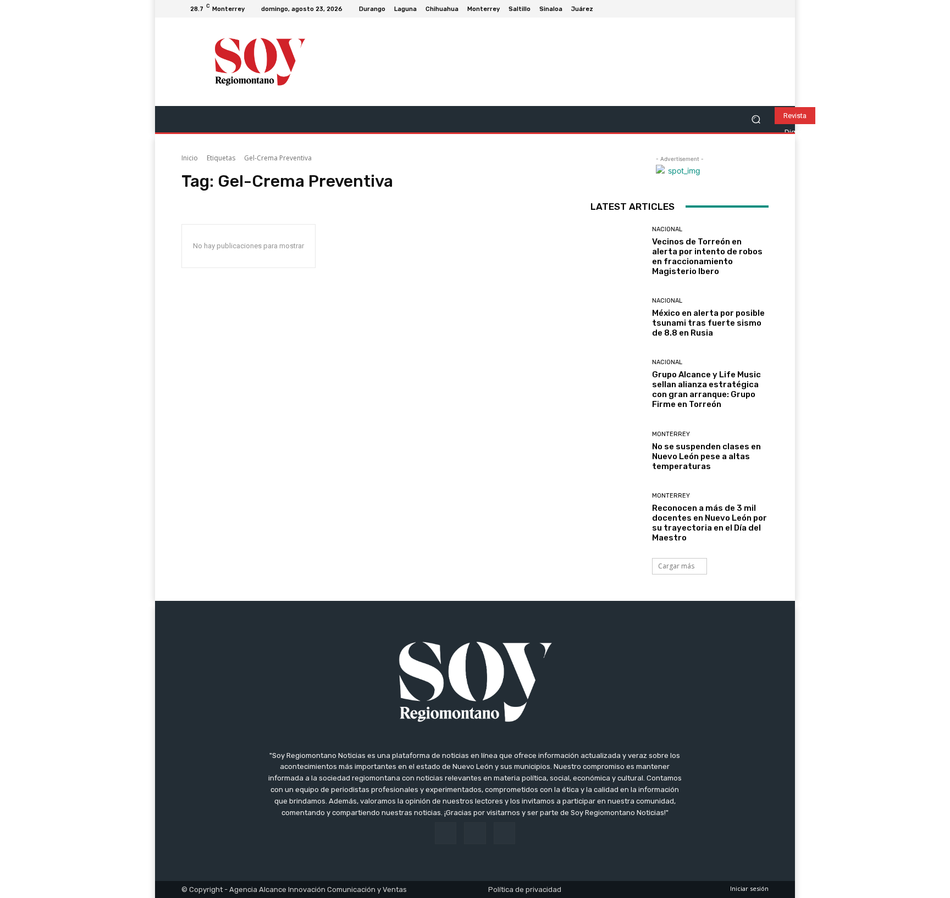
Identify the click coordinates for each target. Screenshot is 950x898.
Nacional (667, 229)
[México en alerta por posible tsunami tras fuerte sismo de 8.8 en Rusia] (617, 317)
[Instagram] (748, 8)
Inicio (189, 158)
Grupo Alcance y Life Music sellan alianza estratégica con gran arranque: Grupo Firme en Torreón (706, 389)
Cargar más (676, 566)
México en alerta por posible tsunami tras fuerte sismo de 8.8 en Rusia (708, 323)
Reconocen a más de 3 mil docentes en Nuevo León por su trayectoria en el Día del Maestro (709, 523)
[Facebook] (735, 8)
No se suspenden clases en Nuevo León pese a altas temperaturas (706, 456)
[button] (756, 119)
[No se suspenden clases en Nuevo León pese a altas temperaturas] (617, 451)
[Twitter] (762, 8)
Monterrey (671, 434)
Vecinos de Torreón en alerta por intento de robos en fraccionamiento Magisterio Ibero (707, 256)
